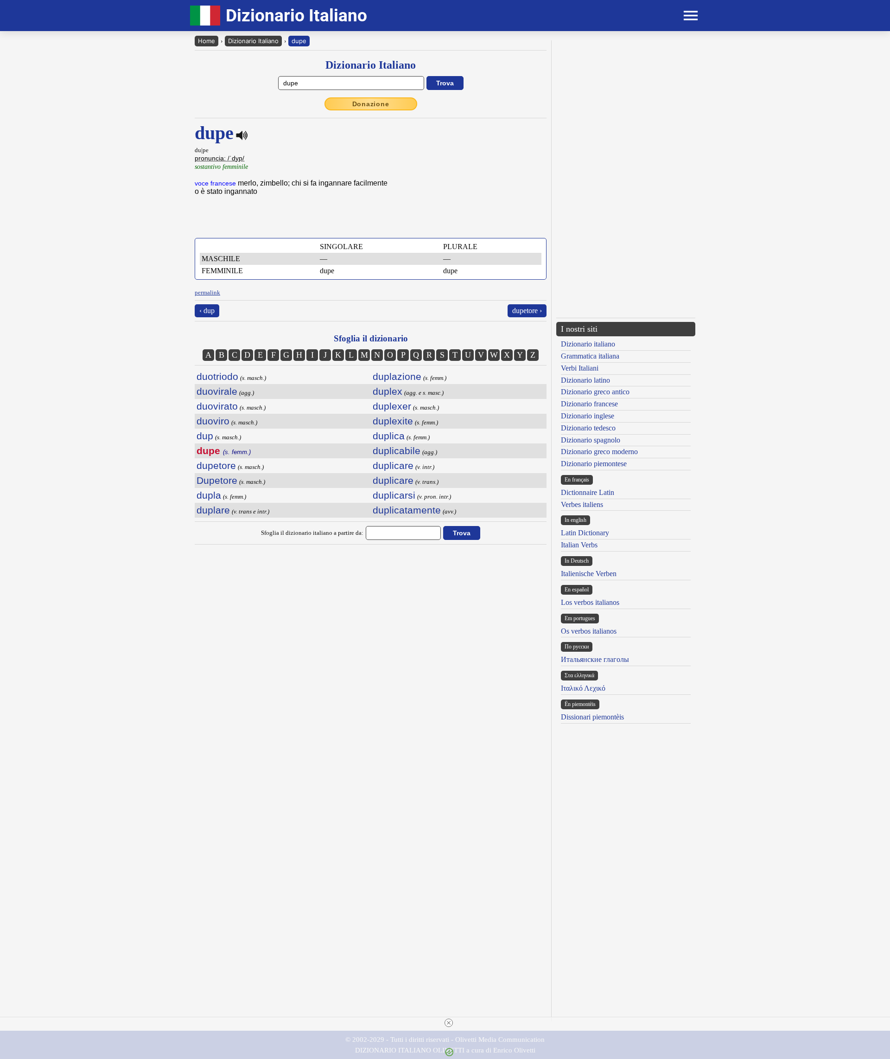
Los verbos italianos (590, 602)
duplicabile (396, 450)
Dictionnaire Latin (587, 492)
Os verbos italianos (589, 631)
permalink (207, 292)
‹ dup (207, 310)
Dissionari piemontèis (592, 717)
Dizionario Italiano (253, 41)
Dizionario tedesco (588, 428)
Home (206, 41)
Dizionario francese (589, 404)
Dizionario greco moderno (599, 452)
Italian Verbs (579, 545)
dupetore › (527, 310)
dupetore (216, 465)
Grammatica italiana (590, 356)
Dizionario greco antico (595, 392)
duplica (389, 435)
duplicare (393, 465)
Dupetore (217, 480)
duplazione (397, 376)
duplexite (393, 421)
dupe (299, 41)
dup (205, 435)
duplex (387, 391)
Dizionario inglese (587, 416)
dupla (209, 495)
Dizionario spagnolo (590, 440)
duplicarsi (394, 495)
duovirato (217, 406)
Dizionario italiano (588, 344)
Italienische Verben (589, 574)
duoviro (213, 421)
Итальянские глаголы (595, 659)
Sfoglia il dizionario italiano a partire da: (312, 532)
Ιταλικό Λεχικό (583, 688)
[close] (449, 1023)
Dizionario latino (585, 380)
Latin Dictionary (585, 533)
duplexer (392, 406)
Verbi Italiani (579, 368)
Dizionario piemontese (594, 464)
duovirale (217, 391)
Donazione (370, 104)
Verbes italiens (582, 504)
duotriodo (217, 376)
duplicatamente (407, 510)
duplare (213, 510)
